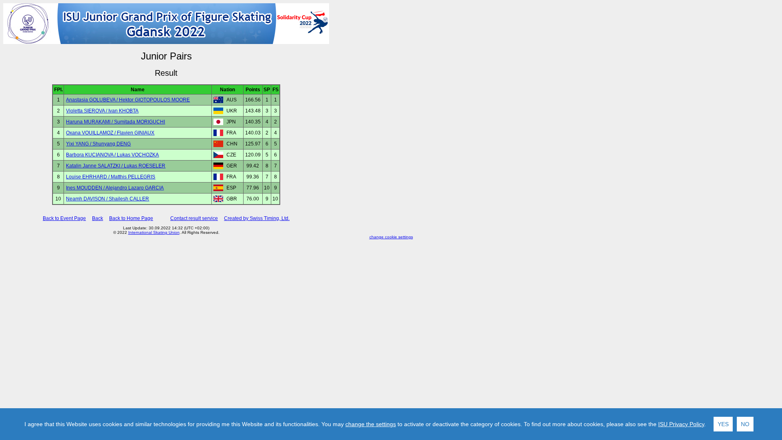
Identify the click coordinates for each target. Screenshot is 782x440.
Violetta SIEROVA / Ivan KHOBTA (102, 111)
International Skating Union (154, 232)
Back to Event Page (64, 218)
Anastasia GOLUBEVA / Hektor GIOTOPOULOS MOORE (128, 100)
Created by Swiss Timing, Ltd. (257, 218)
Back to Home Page (131, 218)
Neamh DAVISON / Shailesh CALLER (107, 199)
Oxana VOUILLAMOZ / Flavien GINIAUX (110, 133)
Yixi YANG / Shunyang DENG (98, 144)
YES (723, 424)
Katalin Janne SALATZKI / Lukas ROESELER (115, 166)
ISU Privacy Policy (681, 424)
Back (97, 218)
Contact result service (194, 218)
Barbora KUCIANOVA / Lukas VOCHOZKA (112, 155)
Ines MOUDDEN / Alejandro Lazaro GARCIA (115, 188)
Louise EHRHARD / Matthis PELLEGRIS (110, 177)
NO (745, 424)
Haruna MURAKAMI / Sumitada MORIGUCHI (115, 122)
